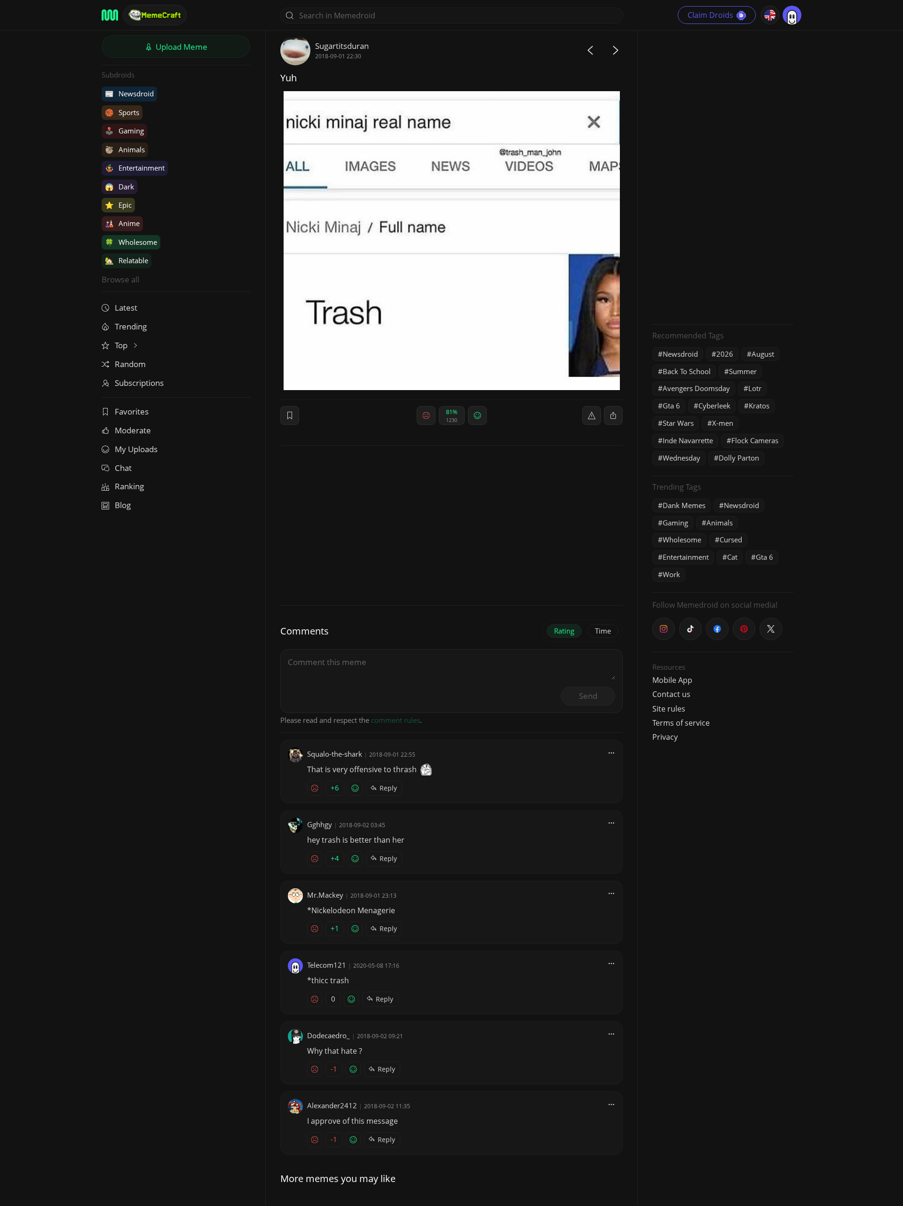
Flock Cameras (754, 440)
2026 (724, 354)
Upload (180, 46)
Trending (131, 326)
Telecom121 (326, 965)
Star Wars (678, 423)
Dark (119, 186)
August (763, 354)
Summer (743, 371)
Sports (122, 112)
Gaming (124, 130)
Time (603, 630)
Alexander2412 (332, 1105)
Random (130, 364)
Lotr (754, 388)
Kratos (759, 405)
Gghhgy (319, 824)
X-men (722, 423)
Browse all (120, 279)
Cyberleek (714, 405)
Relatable (126, 260)
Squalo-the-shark (334, 754)
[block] (613, 415)
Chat (123, 467)
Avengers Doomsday (696, 388)
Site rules (668, 709)
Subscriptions (139, 382)
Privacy (665, 737)
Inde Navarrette (688, 440)
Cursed (731, 539)
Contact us (671, 694)
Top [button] (122, 345)
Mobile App (672, 680)
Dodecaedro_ (328, 1035)
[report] (591, 415)
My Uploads (136, 449)
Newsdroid (129, 93)
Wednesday (681, 457)
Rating (564, 630)
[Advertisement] (722, 176)
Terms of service (681, 723)
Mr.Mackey (325, 895)
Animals (125, 149)
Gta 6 (671, 405)
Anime (122, 223)
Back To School (687, 371)
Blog (123, 505)
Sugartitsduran (342, 45)
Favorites (132, 411)
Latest (126, 307)
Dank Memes (684, 505)
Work (671, 574)
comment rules (395, 720)
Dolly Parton (739, 457)
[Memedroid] (110, 15)
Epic (118, 205)
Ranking (129, 486)
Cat (732, 557)
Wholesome (131, 242)
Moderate (133, 430)
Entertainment (135, 167)
